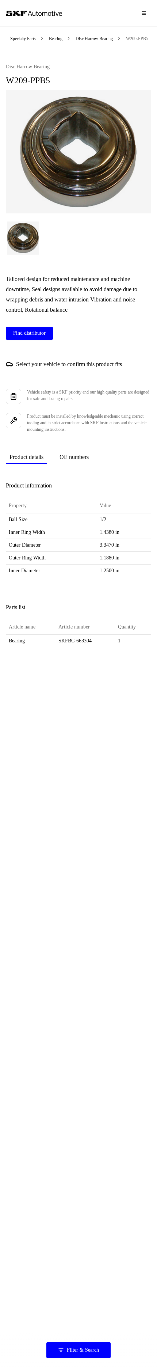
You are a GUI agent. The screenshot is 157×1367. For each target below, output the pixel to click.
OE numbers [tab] (74, 457)
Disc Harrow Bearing (94, 38)
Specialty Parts (23, 38)
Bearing (55, 38)
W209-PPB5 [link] (137, 38)
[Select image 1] (23, 238)
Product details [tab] (26, 457)
